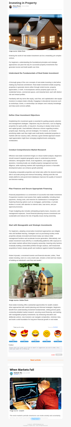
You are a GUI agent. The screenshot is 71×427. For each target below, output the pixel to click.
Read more (35, 419)
